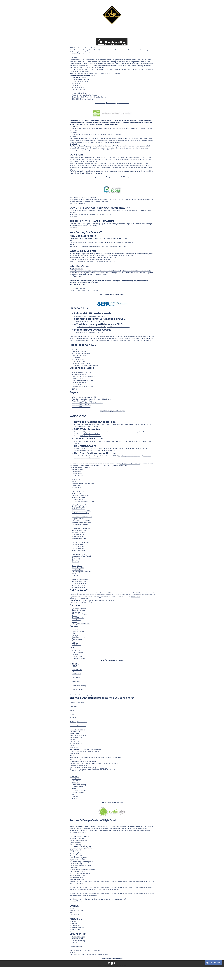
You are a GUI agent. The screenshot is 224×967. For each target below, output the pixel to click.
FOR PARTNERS (77, 670)
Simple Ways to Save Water (81, 521)
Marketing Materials (78, 89)
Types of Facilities (78, 568)
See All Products (75, 732)
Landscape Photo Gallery (80, 495)
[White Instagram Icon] (108, 963)
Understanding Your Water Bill (82, 556)
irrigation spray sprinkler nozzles (129, 425)
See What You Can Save (77, 771)
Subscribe (75, 641)
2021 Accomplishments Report (90, 436)
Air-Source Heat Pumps (77, 730)
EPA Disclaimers (77, 652)
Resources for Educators (80, 525)
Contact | (73, 290)
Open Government (78, 637)
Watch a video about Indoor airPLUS (84, 397)
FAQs (74, 794)
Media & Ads (76, 929)
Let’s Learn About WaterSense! (82, 517)
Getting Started (77, 566)
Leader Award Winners (79, 382)
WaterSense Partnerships (80, 513)
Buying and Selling (78, 534)
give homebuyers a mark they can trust (91, 321)
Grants (74, 616)
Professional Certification (80, 585)
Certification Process (79, 83)
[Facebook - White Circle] (112, 963)
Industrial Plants (77, 690)
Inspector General (78, 631)
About (74, 789)
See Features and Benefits (78, 765)
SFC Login (73, 952)
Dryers (72, 714)
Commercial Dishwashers (78, 726)
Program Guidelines (78, 587)
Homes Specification (79, 531)
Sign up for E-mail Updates (81, 363)
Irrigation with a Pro (78, 499)
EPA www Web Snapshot (80, 614)
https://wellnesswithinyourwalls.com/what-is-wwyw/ (112, 177)
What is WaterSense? (79, 505)
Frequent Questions (78, 361)
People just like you (76, 269)
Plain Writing (76, 620)
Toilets (74, 481)
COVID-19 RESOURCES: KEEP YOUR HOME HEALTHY (100, 207)
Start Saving (76, 558)
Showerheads (76, 479)
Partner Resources (78, 793)
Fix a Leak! (75, 562)
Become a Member (76, 901)
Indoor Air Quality (146, 336)
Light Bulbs (73, 718)
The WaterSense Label (79, 507)
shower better (135, 597)
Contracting (76, 612)
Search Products (77, 470)
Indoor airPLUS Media (79, 355)
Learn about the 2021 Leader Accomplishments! (90, 316)
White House (76, 645)
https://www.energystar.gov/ (112, 802)
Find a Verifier (76, 85)
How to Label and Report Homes (83, 380)
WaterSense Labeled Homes (81, 528)
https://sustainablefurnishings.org (112, 958)
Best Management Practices (81, 572)
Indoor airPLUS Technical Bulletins (83, 376)
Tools (74, 574)
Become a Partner (78, 544)
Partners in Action (78, 546)
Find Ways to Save (75, 759)
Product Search (77, 487)
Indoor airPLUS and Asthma (81, 407)
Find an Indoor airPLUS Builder (82, 401)
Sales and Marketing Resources (82, 386)
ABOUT (74, 666)
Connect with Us (77, 475)
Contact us (116, 73)
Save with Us (76, 560)
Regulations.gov (77, 639)
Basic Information (78, 349)
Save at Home (76, 678)
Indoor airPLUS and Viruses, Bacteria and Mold (87, 403)
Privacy (74, 622)
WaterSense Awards (78, 550)
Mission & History (78, 927)
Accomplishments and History (82, 511)
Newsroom (75, 635)
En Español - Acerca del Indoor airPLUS (85, 365)
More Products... (77, 485)
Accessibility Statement (79, 608)
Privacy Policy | (87, 290)
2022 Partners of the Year (91, 434)
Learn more (83, 466)
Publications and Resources (81, 353)
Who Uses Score (79, 266)
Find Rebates (76, 472)
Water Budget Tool (78, 536)
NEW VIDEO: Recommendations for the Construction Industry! (90, 214)
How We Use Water (78, 554)
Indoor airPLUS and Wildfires (81, 405)
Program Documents (79, 374)
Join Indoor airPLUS (78, 378)
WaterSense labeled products (130, 464)
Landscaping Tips (78, 491)
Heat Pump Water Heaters (78, 722)
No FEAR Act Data (78, 618)
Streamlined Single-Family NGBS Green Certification (89, 97)
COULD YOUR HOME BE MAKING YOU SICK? (84, 197)
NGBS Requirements (79, 77)
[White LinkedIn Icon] (115, 963)
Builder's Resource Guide (80, 79)
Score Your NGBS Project (80, 81)
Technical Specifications (80, 580)
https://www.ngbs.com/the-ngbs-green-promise (112, 103)
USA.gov (75, 643)
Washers (72, 710)
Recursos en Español (79, 791)
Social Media (76, 357)
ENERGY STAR (74, 664)
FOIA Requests (77, 656)
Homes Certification (78, 532)
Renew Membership (78, 941)
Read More (73, 216)
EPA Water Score (77, 570)
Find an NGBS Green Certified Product (84, 95)
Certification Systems (79, 584)
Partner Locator (77, 384)
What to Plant (76, 493)
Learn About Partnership (80, 542)
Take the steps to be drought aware (85, 449)
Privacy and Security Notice (81, 624)
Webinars (75, 576)
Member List (76, 924)
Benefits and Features (79, 351)
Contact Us (73, 601)
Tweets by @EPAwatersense (79, 599)
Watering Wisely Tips (79, 497)
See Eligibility (74, 747)
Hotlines (75, 654)
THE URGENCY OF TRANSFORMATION (92, 221)
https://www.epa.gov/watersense (112, 660)
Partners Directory (78, 548)
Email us (72, 912)
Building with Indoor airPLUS (81, 372)
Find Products (76, 674)
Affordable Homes (78, 359)
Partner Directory (78, 474)
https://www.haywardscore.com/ (112, 294)
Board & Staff (76, 921)
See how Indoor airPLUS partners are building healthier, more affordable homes (103, 327)
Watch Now (73, 228)
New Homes (76, 682)
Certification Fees (78, 87)
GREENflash (76, 925)
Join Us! (74, 943)
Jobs (73, 633)
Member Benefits (77, 939)
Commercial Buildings (79, 686)
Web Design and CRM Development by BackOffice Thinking (89, 954)
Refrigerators (74, 706)
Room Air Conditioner (77, 702)
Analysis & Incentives (79, 93)
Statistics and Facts (78, 509)
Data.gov (75, 629)
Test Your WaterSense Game (81, 523)
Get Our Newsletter (76, 947)
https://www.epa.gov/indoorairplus (112, 411)
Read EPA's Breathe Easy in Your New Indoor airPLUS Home (91, 399)
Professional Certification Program (83, 501)
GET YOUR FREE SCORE (77, 203)
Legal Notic (95, 290)
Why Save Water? (77, 519)
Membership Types (78, 937)
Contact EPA (76, 650)
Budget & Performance (79, 610)
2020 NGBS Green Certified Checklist (84, 99)
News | (78, 290)
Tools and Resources (79, 538)
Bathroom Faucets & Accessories (83, 483)
